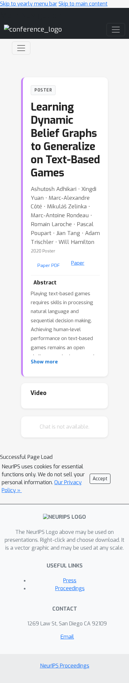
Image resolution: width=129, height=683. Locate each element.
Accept (100, 479)
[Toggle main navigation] (116, 29)
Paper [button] (77, 263)
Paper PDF (48, 265)
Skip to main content (83, 3)
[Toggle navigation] (21, 48)
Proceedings (70, 588)
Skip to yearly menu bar (28, 3)
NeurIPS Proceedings (64, 665)
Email (67, 636)
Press (69, 580)
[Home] (33, 29)
